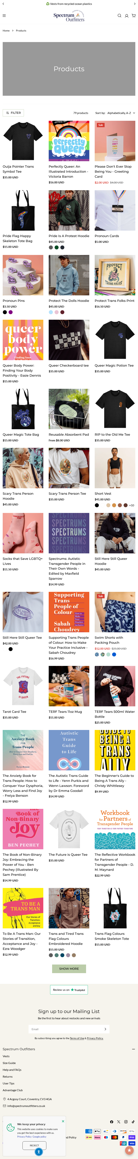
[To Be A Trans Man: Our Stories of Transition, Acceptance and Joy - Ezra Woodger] (23, 908)
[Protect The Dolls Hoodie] (69, 275)
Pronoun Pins (14, 301)
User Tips (8, 1083)
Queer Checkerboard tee (69, 365)
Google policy (39, 1136)
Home (6, 30)
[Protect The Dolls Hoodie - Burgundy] (62, 312)
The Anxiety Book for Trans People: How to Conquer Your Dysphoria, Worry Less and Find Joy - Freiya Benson (23, 786)
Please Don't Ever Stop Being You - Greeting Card (113, 171)
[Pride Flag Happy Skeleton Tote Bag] (23, 210)
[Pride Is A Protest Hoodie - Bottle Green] (56, 247)
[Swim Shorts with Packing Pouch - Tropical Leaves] (102, 654)
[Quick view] (38, 128)
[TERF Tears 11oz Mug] (69, 686)
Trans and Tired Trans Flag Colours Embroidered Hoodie (66, 939)
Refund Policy (67, 1137)
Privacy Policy (24, 1136)
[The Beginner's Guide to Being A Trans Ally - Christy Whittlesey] (115, 750)
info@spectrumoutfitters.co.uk (26, 1105)
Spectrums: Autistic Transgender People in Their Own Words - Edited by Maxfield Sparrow (67, 569)
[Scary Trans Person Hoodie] (23, 468)
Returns (8, 1076)
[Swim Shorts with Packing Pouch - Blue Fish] (97, 654)
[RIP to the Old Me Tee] (115, 409)
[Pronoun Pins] (23, 275)
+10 (131, 505)
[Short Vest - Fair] (108, 505)
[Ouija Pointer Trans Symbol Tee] (23, 141)
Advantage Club (13, 1090)
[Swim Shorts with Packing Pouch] (115, 612)
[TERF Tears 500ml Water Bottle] (115, 686)
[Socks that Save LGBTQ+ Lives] (23, 533)
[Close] (63, 1121)
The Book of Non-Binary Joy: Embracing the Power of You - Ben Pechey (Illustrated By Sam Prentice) (22, 864)
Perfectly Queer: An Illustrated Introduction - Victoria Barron (68, 171)
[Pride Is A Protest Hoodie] (69, 210)
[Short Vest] (115, 468)
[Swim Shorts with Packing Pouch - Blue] (114, 654)
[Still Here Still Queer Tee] (23, 612)
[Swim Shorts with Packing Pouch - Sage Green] (108, 654)
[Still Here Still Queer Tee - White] (5, 649)
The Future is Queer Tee (68, 854)
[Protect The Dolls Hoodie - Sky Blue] (51, 312)
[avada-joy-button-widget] (129, 1150)
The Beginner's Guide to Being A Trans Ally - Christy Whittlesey (114, 781)
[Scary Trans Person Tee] (69, 468)
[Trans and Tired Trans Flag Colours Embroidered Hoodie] (69, 908)
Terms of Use (77, 1038)
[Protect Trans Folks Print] (115, 275)
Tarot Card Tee (14, 712)
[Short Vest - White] (102, 505)
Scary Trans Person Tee (67, 493)
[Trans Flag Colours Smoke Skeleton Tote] (115, 908)
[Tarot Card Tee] (23, 686)
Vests (6, 1056)
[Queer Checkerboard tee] (69, 340)
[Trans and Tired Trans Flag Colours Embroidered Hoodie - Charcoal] (51, 955)
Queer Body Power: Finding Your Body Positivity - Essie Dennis (22, 370)
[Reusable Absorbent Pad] (69, 409)
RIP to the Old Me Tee (112, 434)
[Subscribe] (105, 1029)
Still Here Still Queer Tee (22, 637)
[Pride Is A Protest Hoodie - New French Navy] (62, 247)
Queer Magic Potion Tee (114, 365)
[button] (38, 1152)
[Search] (119, 15)
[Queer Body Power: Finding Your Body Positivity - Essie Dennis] (23, 340)
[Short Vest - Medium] (114, 505)
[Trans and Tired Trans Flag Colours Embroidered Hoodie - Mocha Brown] (74, 955)
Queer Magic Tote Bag (21, 434)
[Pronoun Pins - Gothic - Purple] (10, 312)
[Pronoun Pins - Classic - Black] (5, 312)
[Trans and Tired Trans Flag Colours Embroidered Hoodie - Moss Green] (56, 955)
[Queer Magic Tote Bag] (23, 409)
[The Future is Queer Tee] (69, 829)
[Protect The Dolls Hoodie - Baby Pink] (56, 312)
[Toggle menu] (4, 15)
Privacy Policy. (95, 1038)
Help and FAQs (12, 1069)
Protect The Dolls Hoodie (69, 301)
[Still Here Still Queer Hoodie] (115, 533)
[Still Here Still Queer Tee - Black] (10, 649)
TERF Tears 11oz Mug (65, 712)
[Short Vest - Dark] (125, 505)
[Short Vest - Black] (97, 505)
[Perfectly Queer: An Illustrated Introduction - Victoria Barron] (69, 141)
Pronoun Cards (107, 236)
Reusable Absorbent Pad (69, 434)
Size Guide (9, 1063)
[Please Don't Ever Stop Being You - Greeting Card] (115, 141)
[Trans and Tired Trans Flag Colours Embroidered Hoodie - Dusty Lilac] (68, 955)
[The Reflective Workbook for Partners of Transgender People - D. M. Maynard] (115, 829)
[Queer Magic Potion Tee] (115, 340)
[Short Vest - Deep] (120, 505)
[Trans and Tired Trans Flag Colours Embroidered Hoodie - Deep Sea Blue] (62, 955)
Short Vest (103, 493)
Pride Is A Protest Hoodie (69, 236)
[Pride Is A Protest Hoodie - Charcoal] (51, 247)
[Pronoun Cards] (115, 210)
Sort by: (100, 113)
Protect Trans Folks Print (114, 301)
